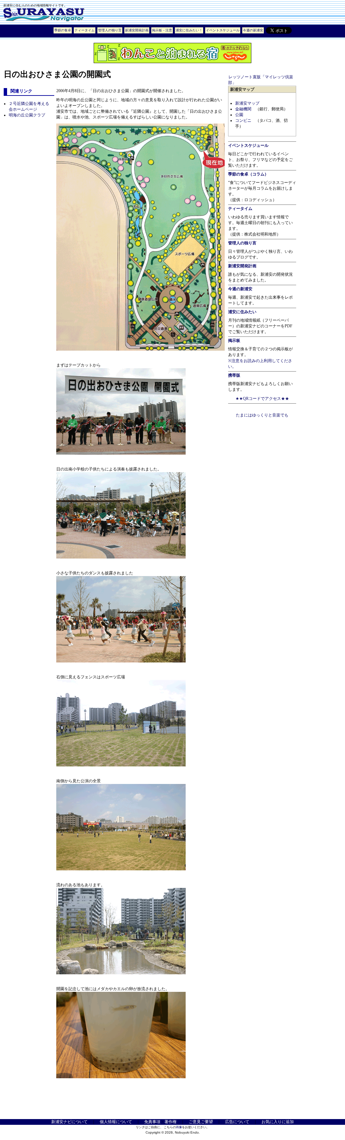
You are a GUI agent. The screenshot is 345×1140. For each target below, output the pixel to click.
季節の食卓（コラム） (248, 174)
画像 (179, 1127)
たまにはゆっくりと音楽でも (262, 415)
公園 (239, 114)
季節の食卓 (62, 30)
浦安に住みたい (242, 311)
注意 (168, 30)
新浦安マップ (247, 103)
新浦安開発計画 (137, 30)
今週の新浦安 (253, 30)
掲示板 (157, 30)
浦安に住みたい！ (189, 30)
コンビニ (243, 120)
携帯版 (234, 375)
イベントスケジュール (223, 30)
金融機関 (243, 109)
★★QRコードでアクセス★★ (262, 398)
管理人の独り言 (110, 30)
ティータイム (84, 30)
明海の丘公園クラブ (27, 115)
